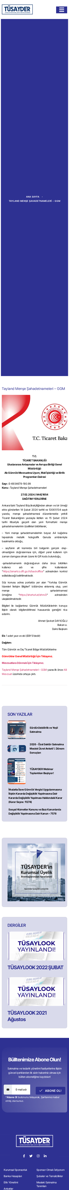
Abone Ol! (53, 1091)
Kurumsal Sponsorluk (15, 1169)
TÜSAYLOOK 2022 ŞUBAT (35, 967)
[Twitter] (31, 1156)
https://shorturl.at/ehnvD (33, 594)
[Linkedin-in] (45, 1156)
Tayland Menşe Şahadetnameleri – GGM (24, 669)
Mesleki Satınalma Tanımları (46, 1184)
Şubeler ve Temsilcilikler (49, 1176)
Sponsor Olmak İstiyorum (50, 1169)
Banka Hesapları (13, 1176)
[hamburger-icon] (61, 9)
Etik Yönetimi (11, 1182)
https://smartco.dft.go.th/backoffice (23, 571)
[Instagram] (38, 1156)
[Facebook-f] (23, 1156)
